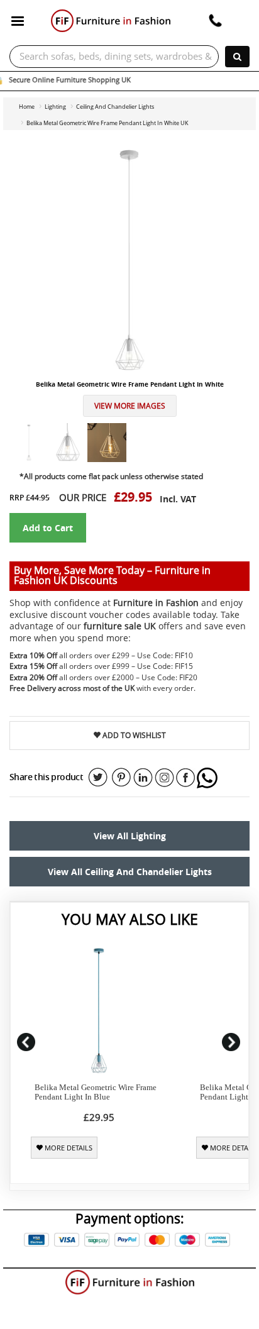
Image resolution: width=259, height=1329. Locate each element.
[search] (237, 56)
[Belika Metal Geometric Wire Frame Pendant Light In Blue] (99, 1010)
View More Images (129, 406)
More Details (67, 1148)
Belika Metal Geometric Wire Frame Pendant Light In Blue (96, 1092)
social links (98, 778)
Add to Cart (48, 528)
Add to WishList (133, 735)
